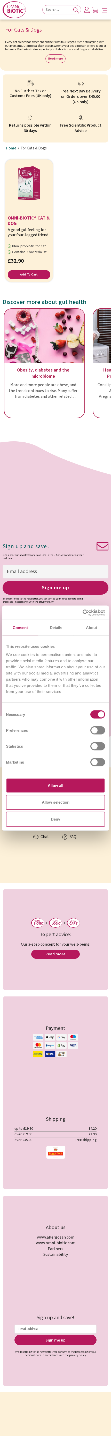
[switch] (97, 730)
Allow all (55, 785)
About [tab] (91, 627)
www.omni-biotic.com (55, 1243)
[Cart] (94, 10)
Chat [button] (44, 837)
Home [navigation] (11, 148)
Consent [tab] (20, 627)
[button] (104, 10)
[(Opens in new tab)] (82, 612)
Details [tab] (56, 627)
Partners (55, 1249)
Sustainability (55, 1254)
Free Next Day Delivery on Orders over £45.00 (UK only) (80, 97)
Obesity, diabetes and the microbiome (43, 373)
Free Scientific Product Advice (80, 128)
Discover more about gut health (44, 302)
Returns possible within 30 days (30, 128)
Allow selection (55, 802)
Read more (55, 58)
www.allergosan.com (55, 1237)
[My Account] (87, 9)
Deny (55, 819)
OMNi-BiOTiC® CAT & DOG (29, 221)
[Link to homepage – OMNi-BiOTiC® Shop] (14, 9)
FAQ (72, 837)
